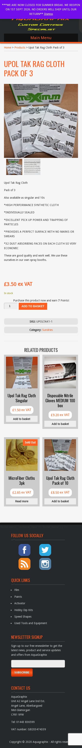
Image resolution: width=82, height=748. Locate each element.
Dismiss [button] (48, 14)
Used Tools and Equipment (30, 623)
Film (16, 590)
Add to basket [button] (21, 419)
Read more (21, 501)
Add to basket (32, 306)
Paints (18, 596)
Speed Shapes (22, 616)
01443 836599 (25, 722)
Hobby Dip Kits (23, 610)
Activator (19, 603)
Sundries (47, 329)
